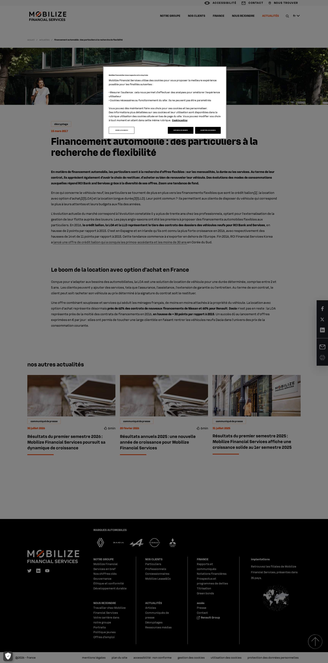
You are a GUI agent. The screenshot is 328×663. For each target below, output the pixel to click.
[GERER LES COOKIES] (8, 656)
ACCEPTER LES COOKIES (208, 130)
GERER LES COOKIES (121, 130)
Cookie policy (180, 120)
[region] (164, 102)
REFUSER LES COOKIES (180, 130)
